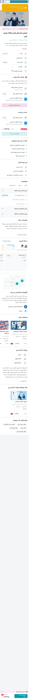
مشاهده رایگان (5, 195)
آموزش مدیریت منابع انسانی (9, 424)
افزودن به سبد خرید (14, 133)
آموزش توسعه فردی (13, 428)
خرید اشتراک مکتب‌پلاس (14, 105)
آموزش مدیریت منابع (22, 424)
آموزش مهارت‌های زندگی (21, 431)
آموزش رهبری (23, 428)
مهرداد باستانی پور (21, 350)
